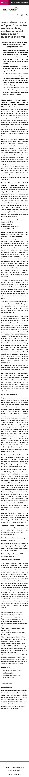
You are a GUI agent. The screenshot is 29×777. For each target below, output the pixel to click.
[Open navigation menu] (3, 14)
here (2, 136)
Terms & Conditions (14, 774)
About (7, 767)
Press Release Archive (17, 767)
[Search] (18, 15)
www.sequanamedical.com (17, 522)
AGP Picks (4, 2)
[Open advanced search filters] (22, 15)
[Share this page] (26, 14)
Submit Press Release (14, 771)
